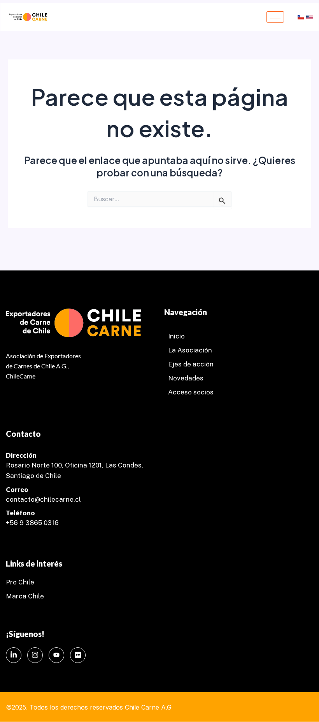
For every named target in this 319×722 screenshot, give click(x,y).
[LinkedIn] (13, 655)
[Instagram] (35, 655)
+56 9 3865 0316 (32, 523)
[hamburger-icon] (275, 17)
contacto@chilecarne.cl (43, 499)
